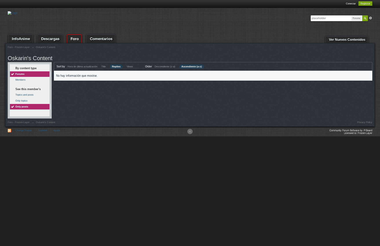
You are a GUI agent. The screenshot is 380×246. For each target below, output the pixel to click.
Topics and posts (24, 94)
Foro (75, 39)
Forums (19, 74)
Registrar (365, 3)
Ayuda (56, 130)
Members (20, 79)
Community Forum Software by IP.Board (350, 130)
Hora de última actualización (82, 66)
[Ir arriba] (190, 131)
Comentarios (101, 39)
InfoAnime (21, 39)
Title (103, 66)
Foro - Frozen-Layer (19, 122)
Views (130, 66)
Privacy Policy (364, 122)
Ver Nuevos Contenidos (347, 39)
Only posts (21, 106)
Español (42, 130)
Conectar (351, 3)
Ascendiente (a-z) (191, 66)
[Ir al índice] (12, 12)
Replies (116, 66)
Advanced (370, 18)
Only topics (21, 100)
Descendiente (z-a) (165, 66)
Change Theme (23, 130)
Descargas (50, 39)
